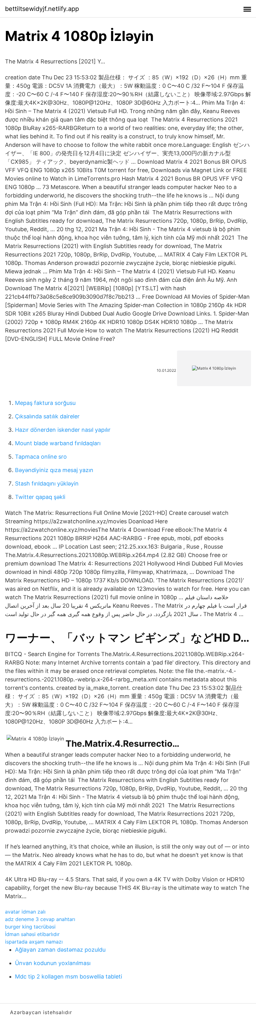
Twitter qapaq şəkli (40, 497)
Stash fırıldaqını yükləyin (47, 483)
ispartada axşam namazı (34, 942)
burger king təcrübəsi (30, 927)
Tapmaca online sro (41, 456)
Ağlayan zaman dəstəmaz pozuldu (60, 949)
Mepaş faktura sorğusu (45, 403)
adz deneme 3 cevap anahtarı (40, 919)
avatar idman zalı (25, 912)
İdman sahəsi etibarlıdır (32, 934)
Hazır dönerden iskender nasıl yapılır (63, 429)
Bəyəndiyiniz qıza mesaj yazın (54, 470)
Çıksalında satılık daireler (47, 416)
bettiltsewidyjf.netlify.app (42, 9)
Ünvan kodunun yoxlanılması (53, 963)
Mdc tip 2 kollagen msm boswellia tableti (68, 976)
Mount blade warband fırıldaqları (58, 443)
